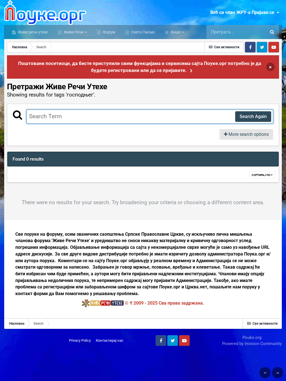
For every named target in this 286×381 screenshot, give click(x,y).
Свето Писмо (142, 32)
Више (175, 32)
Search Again (253, 116)
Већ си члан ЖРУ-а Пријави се (243, 12)
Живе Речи (73, 32)
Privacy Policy (80, 340)
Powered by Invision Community (252, 343)
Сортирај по (261, 175)
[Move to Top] (277, 372)
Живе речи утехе (32, 32)
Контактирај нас (109, 340)
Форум (108, 32)
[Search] (272, 32)
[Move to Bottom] (265, 372)
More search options (248, 134)
